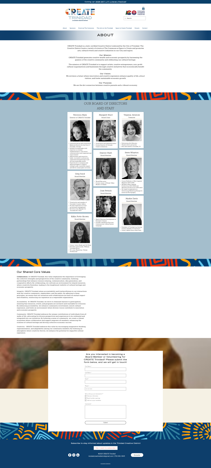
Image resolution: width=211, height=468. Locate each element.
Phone (86, 385)
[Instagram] (73, 455)
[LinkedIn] (77, 455)
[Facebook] (69, 455)
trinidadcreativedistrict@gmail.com (101, 456)
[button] (143, 8)
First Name (88, 366)
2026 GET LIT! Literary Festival (111, 2)
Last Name (87, 372)
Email (86, 378)
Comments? (88, 403)
